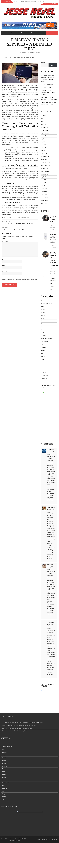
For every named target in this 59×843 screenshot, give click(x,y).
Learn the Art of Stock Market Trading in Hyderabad (15, 731)
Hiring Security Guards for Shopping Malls (53, 280)
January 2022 (44, 194)
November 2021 (45, 200)
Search (43, 62)
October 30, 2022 (53, 272)
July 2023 (43, 142)
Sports (30, 32)
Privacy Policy (46, 375)
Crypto (43, 318)
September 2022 (45, 171)
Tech (9, 217)
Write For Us (45, 378)
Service (43, 350)
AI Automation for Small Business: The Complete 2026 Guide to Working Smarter (22, 722)
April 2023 (43, 150)
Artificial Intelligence (46, 303)
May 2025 (43, 121)
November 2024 (45, 130)
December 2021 (45, 197)
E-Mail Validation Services (24, 217)
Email (4, 265)
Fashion (43, 321)
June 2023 (43, 144)
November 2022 (45, 165)
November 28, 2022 (52, 228)
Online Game (44, 341)
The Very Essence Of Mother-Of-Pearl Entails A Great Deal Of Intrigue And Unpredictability (54, 259)
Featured (43, 324)
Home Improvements (47, 338)
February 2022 (45, 191)
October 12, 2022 (52, 288)
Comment (5, 241)
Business (43, 309)
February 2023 (45, 156)
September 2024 (45, 133)
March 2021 (44, 203)
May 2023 (43, 147)
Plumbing (43, 347)
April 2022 (43, 186)
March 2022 (44, 188)
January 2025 (44, 127)
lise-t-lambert (36, 52)
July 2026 (43, 115)
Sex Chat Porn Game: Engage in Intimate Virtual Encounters (48, 92)
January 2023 (44, 159)
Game (42, 330)
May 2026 (43, 118)
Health (43, 332)
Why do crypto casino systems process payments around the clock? (48, 86)
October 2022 (45, 168)
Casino (43, 315)
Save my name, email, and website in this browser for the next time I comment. (19, 280)
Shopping (23, 32)
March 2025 (44, 124)
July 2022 (43, 177)
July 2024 (43, 139)
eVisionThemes (16, 840)
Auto (42, 306)
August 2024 (44, 136)
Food (42, 327)
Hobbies (11, 32)
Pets (17, 32)
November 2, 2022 (53, 248)
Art (41, 300)
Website (4, 271)
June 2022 (43, 180)
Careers (4, 32)
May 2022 (43, 183)
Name (4, 259)
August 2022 (44, 174)
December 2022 (45, 162)
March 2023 (44, 153)
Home (44, 372)
